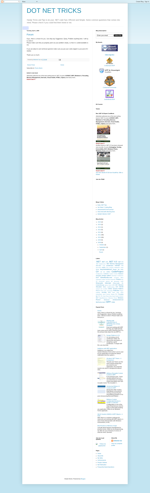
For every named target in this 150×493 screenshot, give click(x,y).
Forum (30, 34)
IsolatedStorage (100, 285)
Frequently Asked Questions (106, 467)
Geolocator (101, 281)
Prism (101, 290)
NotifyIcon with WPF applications (107, 348)
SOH (109, 292)
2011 (99, 235)
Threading (120, 294)
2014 (99, 227)
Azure (97, 269)
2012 (99, 232)
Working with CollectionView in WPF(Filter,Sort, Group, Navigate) (113, 323)
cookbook (106, 273)
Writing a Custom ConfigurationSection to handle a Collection (114, 401)
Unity (110, 296)
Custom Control (113, 273)
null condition (103, 288)
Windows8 (106, 299)
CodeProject (117, 271)
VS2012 (121, 296)
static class (115, 292)
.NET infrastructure (101, 263)
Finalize (118, 279)
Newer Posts (31, 65)
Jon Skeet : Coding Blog (105, 207)
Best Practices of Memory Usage (107, 426)
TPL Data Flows (105, 296)
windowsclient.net (118, 300)
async (104, 267)
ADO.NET (98, 265)
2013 (99, 229)
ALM (104, 265)
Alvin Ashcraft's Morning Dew (106, 211)
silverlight (104, 292)
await (122, 267)
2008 (99, 242)
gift (112, 281)
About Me (100, 456)
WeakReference (103, 298)
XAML (113, 302)
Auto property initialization (113, 267)
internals (108, 283)
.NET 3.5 (104, 262)
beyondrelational (106, 269)
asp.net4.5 (98, 267)
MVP (117, 287)
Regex (121, 290)
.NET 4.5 (120, 262)
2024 (99, 222)
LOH (113, 285)
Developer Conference (117, 275)
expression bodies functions (103, 279)
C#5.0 (108, 272)
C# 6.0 (102, 272)
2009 (99, 240)
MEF (116, 285)
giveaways (116, 281)
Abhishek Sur (118, 441)
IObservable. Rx (118, 283)
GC (97, 281)
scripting (98, 292)
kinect (110, 285)
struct (104, 294)
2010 (99, 237)
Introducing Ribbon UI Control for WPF (113, 387)
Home (62, 65)
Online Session (113, 288)
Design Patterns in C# (113, 335)
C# (97, 271)
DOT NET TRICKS (54, 10)
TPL (99, 296)
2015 (99, 224)
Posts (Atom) (38, 68)
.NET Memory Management (114, 264)
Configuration (99, 273)
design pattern (106, 275)
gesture (108, 281)
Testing (112, 294)
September (102, 247)
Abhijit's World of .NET (104, 214)
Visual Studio (115, 296)
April (100, 250)
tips (97, 296)
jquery (106, 285)
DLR (97, 277)
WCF (97, 298)
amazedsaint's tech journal (105, 209)
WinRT (104, 302)
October (101, 245)
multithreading (110, 287)
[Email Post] (59, 59)
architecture (109, 265)
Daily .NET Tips (102, 205)
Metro (104, 287)
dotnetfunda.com (106, 277)
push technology (108, 290)
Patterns (120, 288)
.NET (98, 261)
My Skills (100, 458)
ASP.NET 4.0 (119, 265)
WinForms (99, 302)
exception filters (118, 277)
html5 (122, 281)
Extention (113, 279)
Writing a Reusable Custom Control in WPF (115, 374)
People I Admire (102, 462)
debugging (98, 275)
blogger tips (116, 269)
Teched (108, 294)
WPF (108, 302)
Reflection (116, 290)
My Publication (102, 465)
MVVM (121, 287)
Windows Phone (112, 298)
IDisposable (99, 283)
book (122, 269)
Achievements (102, 460)
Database (120, 273)
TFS (116, 294)
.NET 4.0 (113, 261)
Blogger (83, 479)
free (122, 279)
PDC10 (98, 290)
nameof (98, 288)
